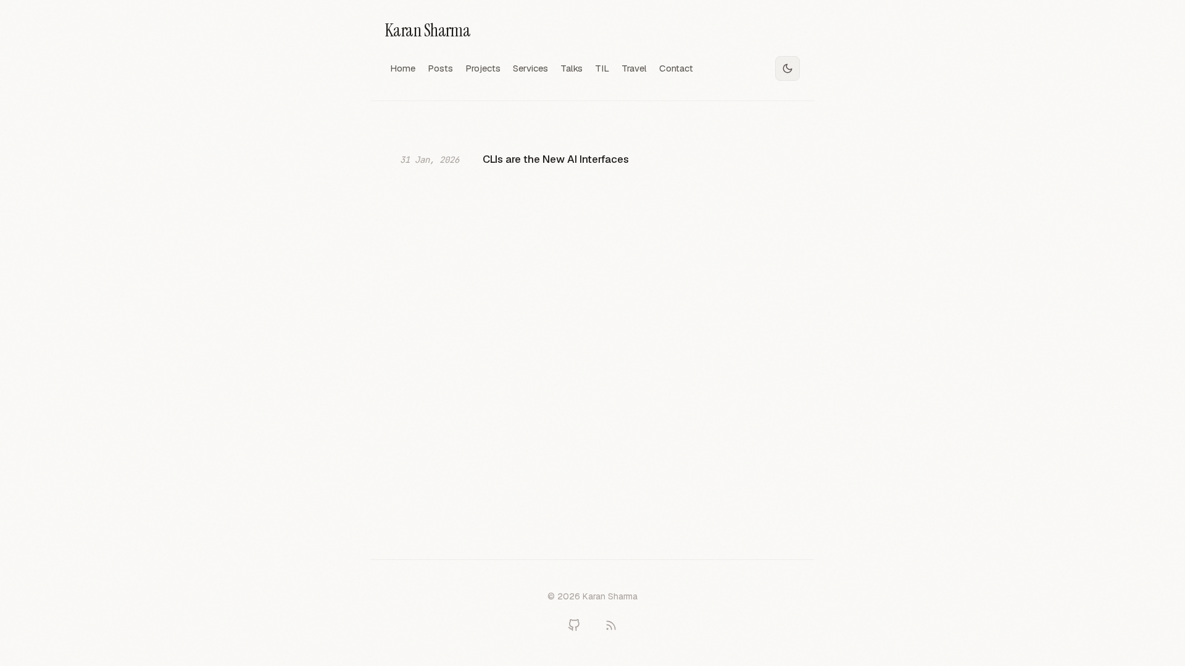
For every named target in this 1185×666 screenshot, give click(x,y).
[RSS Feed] (611, 625)
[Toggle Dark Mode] (787, 68)
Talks (571, 68)
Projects (483, 68)
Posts (440, 68)
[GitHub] (574, 625)
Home (402, 68)
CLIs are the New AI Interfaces (556, 159)
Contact (676, 68)
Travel (634, 68)
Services (530, 68)
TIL (602, 68)
